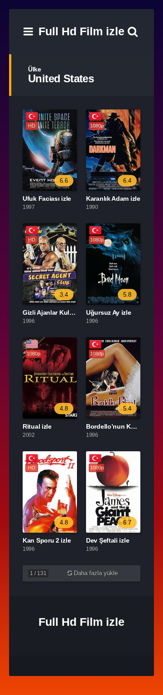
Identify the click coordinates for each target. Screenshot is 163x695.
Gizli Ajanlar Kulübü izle (58, 312)
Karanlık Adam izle (113, 198)
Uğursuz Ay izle (108, 312)
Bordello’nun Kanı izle (118, 426)
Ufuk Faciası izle (47, 198)
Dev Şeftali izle (107, 540)
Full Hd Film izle (81, 31)
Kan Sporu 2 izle (47, 540)
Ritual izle (37, 426)
